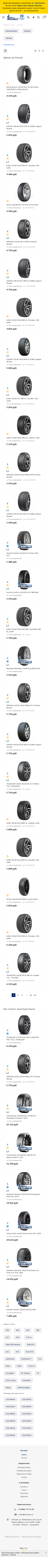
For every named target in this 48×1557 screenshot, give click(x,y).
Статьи (24, 1490)
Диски (24, 1458)
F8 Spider (10, 1373)
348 (7, 1330)
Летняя (9, 38)
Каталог (24, 1450)
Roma (8, 1387)
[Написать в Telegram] (33, 17)
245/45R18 (10, 1428)
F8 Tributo (25, 1373)
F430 (19, 1366)
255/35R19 (26, 1414)
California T (26, 1359)
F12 (39, 1359)
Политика (24, 1493)
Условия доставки (24, 1471)
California (10, 1359)
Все (35, 995)
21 (31, 995)
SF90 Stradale (24, 1387)
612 (7, 1352)
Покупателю (24, 1463)
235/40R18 (26, 1406)
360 (17, 1330)
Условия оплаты (24, 1467)
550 (17, 1337)
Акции (24, 1477)
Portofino (27, 1380)
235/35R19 (26, 1435)
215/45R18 (26, 1399)
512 (7, 1337)
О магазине (24, 1483)
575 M (28, 1337)
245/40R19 (10, 1421)
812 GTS (29, 1352)
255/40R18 (10, 1414)
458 (27, 1330)
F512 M (31, 1366)
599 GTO (30, 1344)
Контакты (24, 1487)
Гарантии (24, 1496)
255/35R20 (26, 1421)
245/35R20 (10, 1406)
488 (37, 1330)
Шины (24, 1455)
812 (17, 1352)
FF (38, 1373)
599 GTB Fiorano (13, 1344)
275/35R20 (26, 1428)
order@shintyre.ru (25, 1514)
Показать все (8, 45)
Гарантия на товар (24, 1474)
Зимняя (27, 31)
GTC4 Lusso (11, 1380)
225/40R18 (10, 1435)
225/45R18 (10, 1399)
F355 (8, 1366)
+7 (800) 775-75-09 (26, 1509)
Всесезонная (11, 31)
